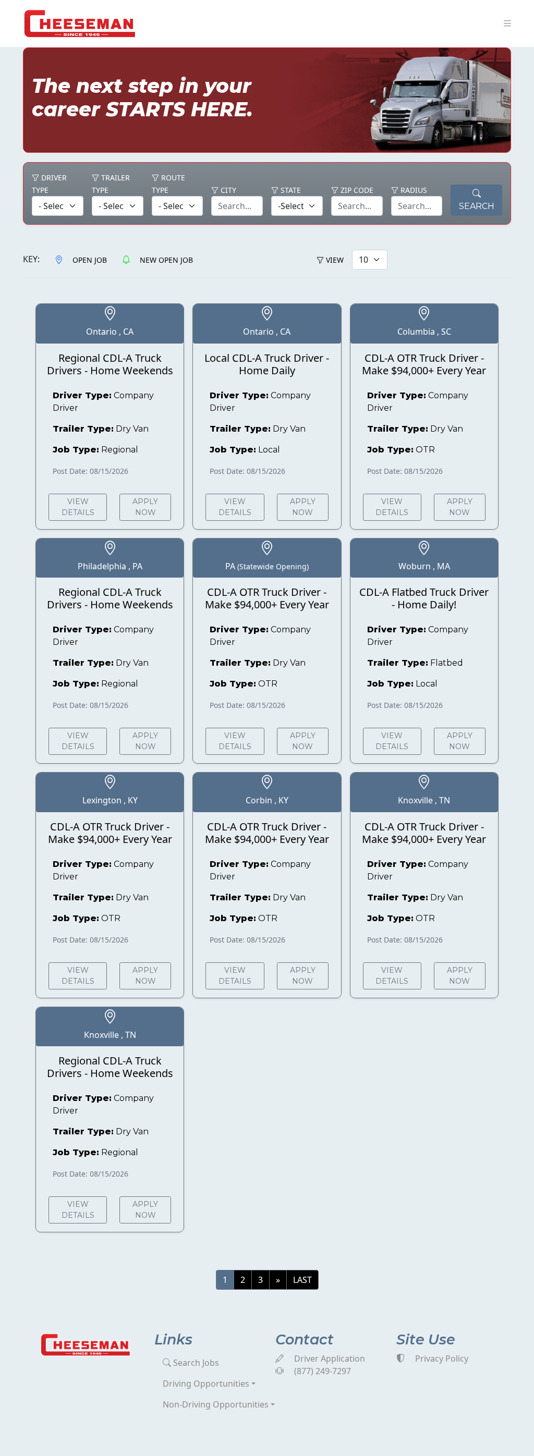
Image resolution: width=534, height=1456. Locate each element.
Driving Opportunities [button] (206, 1383)
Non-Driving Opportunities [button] (211, 1404)
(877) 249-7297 (321, 1371)
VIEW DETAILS (78, 507)
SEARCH (476, 206)
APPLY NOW (145, 507)
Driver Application (328, 1358)
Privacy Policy (440, 1358)
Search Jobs (195, 1362)
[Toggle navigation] (507, 24)
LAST (302, 1280)
